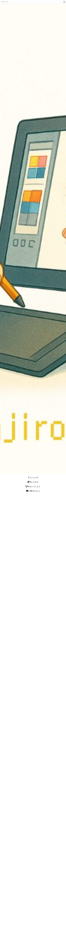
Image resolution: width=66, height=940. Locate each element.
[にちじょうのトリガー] (4, 2)
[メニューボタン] (64, 2)
